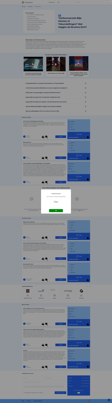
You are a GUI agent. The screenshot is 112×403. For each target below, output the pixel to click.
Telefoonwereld (56, 193)
